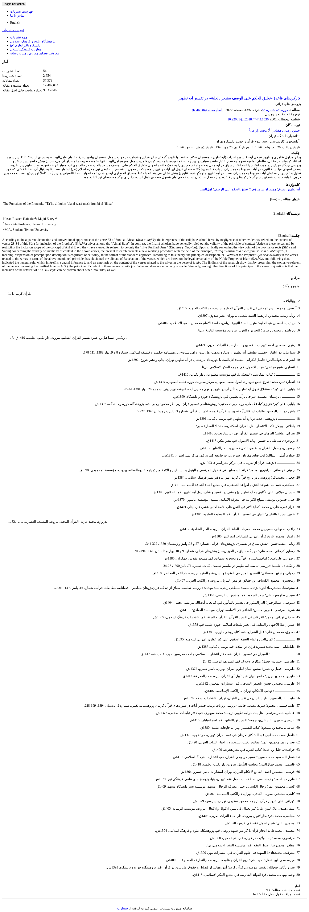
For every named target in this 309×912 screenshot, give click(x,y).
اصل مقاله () (207, 110)
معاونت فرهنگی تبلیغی (26, 49)
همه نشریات (18, 37)
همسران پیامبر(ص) (263, 189)
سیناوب (122, 908)
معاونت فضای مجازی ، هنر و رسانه (34, 53)
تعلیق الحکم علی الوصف (231, 189)
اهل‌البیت (205, 189)
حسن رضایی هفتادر (285, 130)
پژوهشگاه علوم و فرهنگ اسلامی (32, 41)
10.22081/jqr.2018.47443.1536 (248, 119)
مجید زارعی (258, 130)
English (15, 22)
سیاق (281, 189)
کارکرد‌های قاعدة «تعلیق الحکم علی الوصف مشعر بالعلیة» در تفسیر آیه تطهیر (239, 98)
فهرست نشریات (21, 11)
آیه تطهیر (293, 189)
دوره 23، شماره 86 (275, 110)
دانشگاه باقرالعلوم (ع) (25, 45)
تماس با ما (17, 15)
